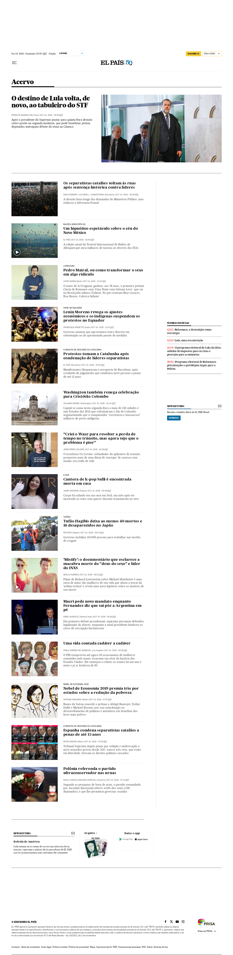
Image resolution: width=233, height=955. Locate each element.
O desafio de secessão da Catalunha (82, 350)
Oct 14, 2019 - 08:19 (104, 617)
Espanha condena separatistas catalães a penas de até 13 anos (101, 733)
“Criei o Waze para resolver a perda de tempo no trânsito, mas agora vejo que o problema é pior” (101, 439)
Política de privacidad (78, 947)
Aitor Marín (69, 281)
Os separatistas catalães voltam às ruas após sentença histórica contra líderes (99, 185)
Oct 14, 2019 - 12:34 (94, 281)
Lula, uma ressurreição (189, 340)
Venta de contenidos (30, 947)
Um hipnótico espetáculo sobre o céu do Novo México (100, 231)
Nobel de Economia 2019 (76, 684)
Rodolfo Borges (20, 115)
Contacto (15, 947)
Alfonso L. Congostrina (91, 194)
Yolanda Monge (71, 403)
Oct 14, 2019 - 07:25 (95, 741)
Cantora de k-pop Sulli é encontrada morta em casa (97, 482)
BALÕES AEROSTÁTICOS (74, 224)
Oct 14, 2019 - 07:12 (117, 780)
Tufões (67, 517)
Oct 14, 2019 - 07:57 (100, 699)
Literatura (69, 266)
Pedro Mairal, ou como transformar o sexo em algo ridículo (103, 272)
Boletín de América (26, 842)
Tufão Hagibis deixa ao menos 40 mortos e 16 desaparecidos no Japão (102, 523)
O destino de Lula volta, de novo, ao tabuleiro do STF (50, 101)
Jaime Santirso (71, 491)
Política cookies (59, 947)
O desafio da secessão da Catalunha (82, 726)
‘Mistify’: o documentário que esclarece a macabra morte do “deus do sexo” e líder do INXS (101, 564)
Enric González (71, 617)
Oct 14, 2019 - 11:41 (102, 327)
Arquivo (89, 833)
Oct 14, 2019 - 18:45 (82, 240)
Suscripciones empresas (129, 947)
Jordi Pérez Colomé (73, 449)
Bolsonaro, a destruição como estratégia (189, 331)
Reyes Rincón (70, 741)
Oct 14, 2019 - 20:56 (51, 115)
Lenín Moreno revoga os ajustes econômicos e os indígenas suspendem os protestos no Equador (101, 317)
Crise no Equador (72, 308)
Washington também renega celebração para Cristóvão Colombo (101, 395)
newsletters (175, 406)
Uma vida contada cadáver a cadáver (97, 643)
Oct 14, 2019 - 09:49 (99, 491)
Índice (150, 947)
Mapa (92, 947)
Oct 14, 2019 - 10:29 (96, 449)
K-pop (66, 475)
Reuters (67, 532)
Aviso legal (46, 947)
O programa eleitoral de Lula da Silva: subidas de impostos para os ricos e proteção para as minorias (194, 351)
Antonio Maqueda (72, 699)
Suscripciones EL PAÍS (106, 947)
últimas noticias (178, 323)
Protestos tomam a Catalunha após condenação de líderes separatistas (96, 356)
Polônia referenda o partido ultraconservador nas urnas (89, 771)
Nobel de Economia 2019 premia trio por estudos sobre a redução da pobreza (101, 691)
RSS (144, 947)
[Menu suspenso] (14, 63)
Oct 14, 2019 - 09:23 (91, 575)
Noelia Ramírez (71, 575)
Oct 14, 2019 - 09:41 (92, 532)
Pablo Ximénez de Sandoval (77, 650)
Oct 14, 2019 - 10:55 (93, 365)
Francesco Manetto (73, 327)
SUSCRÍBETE (193, 53)
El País (66, 240)
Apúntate (174, 418)
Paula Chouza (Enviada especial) (79, 780)
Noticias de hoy (161, 947)
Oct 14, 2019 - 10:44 (104, 403)
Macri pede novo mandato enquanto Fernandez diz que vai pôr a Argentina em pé (102, 606)
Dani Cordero (70, 194)
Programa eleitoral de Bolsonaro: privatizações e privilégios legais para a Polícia (192, 365)
